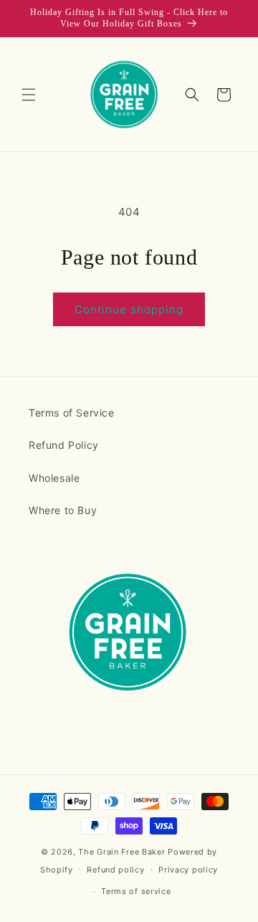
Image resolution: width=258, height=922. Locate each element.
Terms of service (136, 891)
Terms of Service (72, 413)
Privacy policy (188, 870)
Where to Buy (63, 510)
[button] (28, 94)
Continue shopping (129, 309)
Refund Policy (64, 445)
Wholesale (54, 478)
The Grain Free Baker (121, 852)
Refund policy (115, 870)
